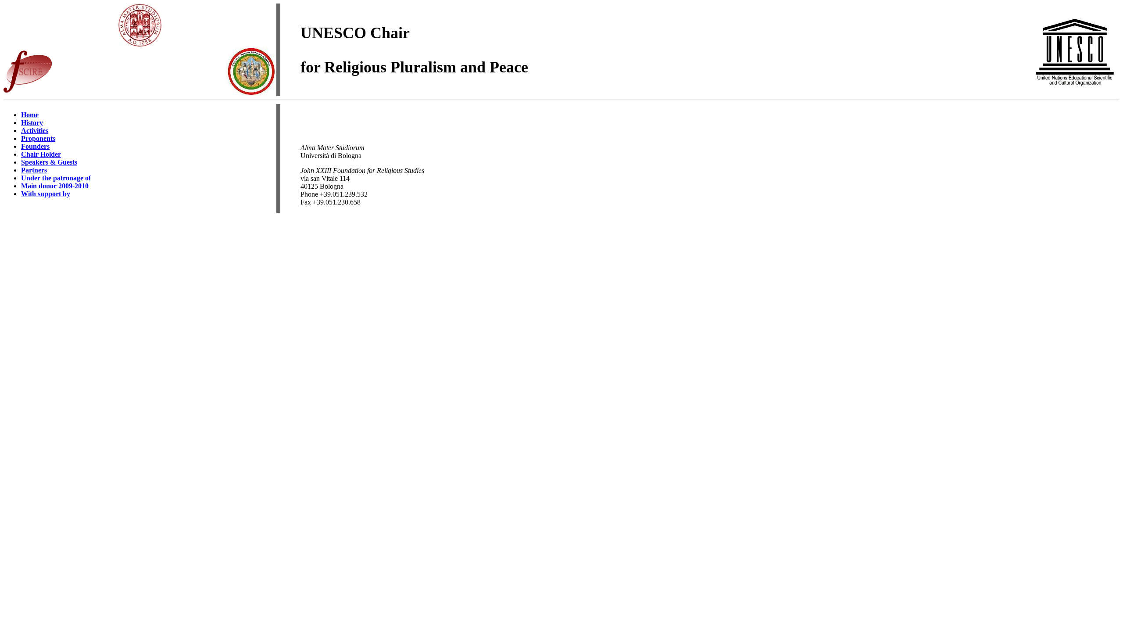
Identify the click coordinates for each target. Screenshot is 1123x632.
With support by (45, 194)
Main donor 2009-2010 (55, 186)
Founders (35, 146)
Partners (34, 170)
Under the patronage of (56, 178)
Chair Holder (41, 154)
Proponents (38, 138)
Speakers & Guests (49, 162)
